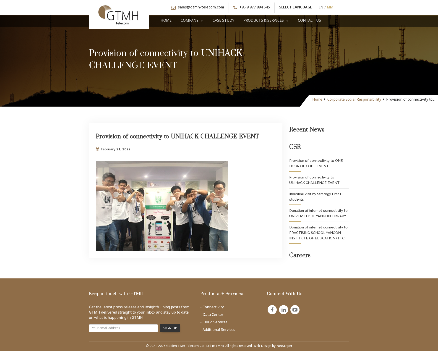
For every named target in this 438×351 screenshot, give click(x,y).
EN (321, 7)
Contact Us (309, 21)
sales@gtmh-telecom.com (201, 7)
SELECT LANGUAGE (295, 7)
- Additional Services (217, 331)
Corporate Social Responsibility (354, 100)
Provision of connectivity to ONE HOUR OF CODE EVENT (316, 163)
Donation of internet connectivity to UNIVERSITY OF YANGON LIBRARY (318, 213)
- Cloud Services (213, 323)
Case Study (223, 21)
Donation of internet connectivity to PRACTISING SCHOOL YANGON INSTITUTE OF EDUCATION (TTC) (318, 232)
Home (166, 21)
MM (330, 7)
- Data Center (211, 316)
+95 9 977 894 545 (254, 7)
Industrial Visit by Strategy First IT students (316, 197)
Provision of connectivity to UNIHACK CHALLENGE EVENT (314, 180)
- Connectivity (212, 308)
